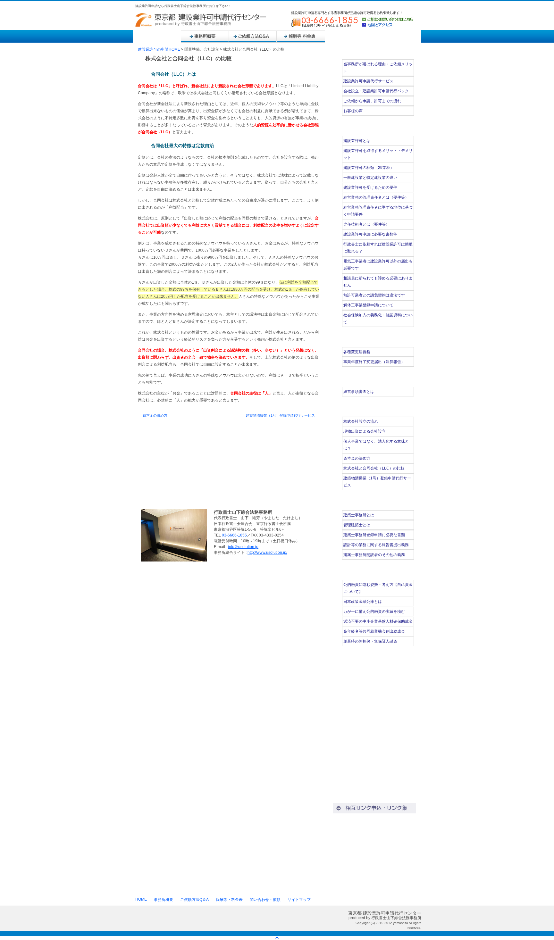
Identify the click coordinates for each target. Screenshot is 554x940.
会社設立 (374, 841)
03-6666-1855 (234, 535)
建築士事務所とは (358, 515)
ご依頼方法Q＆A (253, 36)
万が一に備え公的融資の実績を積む (374, 611)
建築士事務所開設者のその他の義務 (374, 555)
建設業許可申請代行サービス (368, 81)
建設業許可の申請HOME (159, 49)
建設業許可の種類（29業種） (368, 167)
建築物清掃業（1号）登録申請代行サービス (280, 415)
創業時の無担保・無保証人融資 (370, 641)
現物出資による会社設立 (364, 431)
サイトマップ (397, 36)
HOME (157, 36)
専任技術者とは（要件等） (366, 224)
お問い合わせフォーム (374, 720)
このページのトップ (301, 574)
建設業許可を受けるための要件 (370, 187)
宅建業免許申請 (374, 863)
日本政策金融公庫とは (362, 601)
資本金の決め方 (155, 415)
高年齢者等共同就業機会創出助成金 (374, 631)
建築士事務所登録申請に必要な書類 (374, 535)
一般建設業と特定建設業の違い (370, 177)
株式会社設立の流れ (360, 421)
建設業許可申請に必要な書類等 (370, 234)
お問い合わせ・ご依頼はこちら (228, 483)
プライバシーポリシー (374, 797)
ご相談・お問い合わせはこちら (387, 20)
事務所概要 (205, 36)
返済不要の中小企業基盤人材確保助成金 (378, 621)
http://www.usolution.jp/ (267, 552)
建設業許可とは (356, 140)
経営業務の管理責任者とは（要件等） (376, 197)
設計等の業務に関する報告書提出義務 (376, 545)
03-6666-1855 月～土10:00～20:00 (374, 694)
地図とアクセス (387, 25)
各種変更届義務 (358, 352)
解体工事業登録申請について (368, 305)
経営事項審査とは (358, 391)
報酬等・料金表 (301, 36)
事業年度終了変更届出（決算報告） (374, 362)
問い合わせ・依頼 (349, 36)
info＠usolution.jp (243, 547)
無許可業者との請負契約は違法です (374, 295)
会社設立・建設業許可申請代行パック (376, 91)
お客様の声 (353, 111)
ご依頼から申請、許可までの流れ (372, 101)
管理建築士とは (356, 525)
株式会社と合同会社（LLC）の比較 (374, 468)
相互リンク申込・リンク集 (374, 808)
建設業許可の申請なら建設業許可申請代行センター (200, 20)
